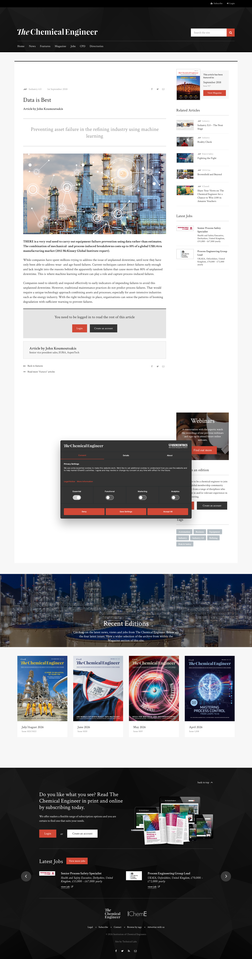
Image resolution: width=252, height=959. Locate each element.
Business (200, 531)
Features (45, 46)
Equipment (214, 531)
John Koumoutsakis (61, 348)
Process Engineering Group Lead (169, 873)
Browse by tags (134, 927)
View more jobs (77, 861)
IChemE (205, 186)
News (32, 46)
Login (232, 3)
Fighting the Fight (206, 158)
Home (20, 46)
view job (65, 886)
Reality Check (204, 142)
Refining (213, 538)
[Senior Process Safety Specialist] (47, 873)
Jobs (73, 46)
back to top (203, 782)
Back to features (35, 365)
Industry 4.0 (35, 89)
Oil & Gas (206, 170)
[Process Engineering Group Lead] (134, 875)
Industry (206, 121)
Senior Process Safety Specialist (81, 873)
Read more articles (41, 371)
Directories (96, 46)
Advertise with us (155, 927)
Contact (117, 927)
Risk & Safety (207, 154)
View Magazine (215, 92)
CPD (82, 46)
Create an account (103, 328)
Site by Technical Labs (126, 941)
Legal (90, 927)
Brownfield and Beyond (209, 174)
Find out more (203, 450)
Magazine (60, 46)
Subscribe (218, 3)
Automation (184, 531)
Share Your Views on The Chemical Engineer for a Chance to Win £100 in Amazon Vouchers (210, 196)
